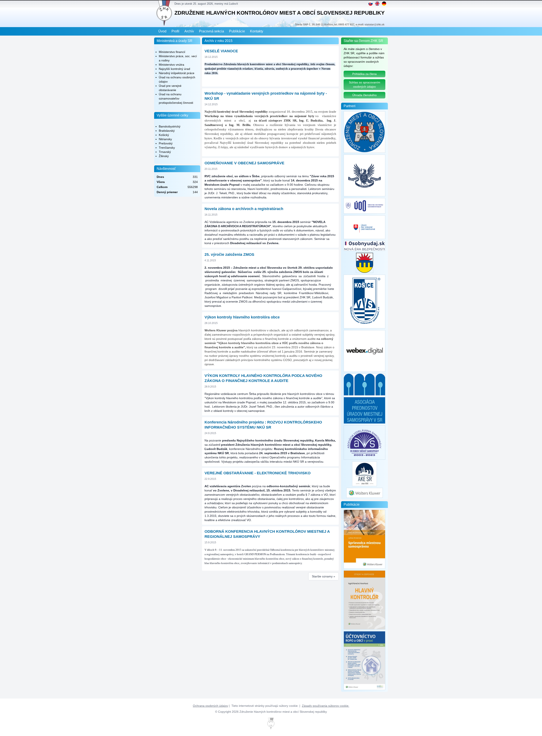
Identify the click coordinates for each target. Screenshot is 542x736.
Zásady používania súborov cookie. (325, 705)
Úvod (162, 31)
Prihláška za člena (364, 74)
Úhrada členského (364, 95)
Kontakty (256, 31)
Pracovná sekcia (211, 31)
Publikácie (237, 31)
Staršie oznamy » (323, 576)
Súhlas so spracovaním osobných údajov (364, 84)
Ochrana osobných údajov (210, 705)
